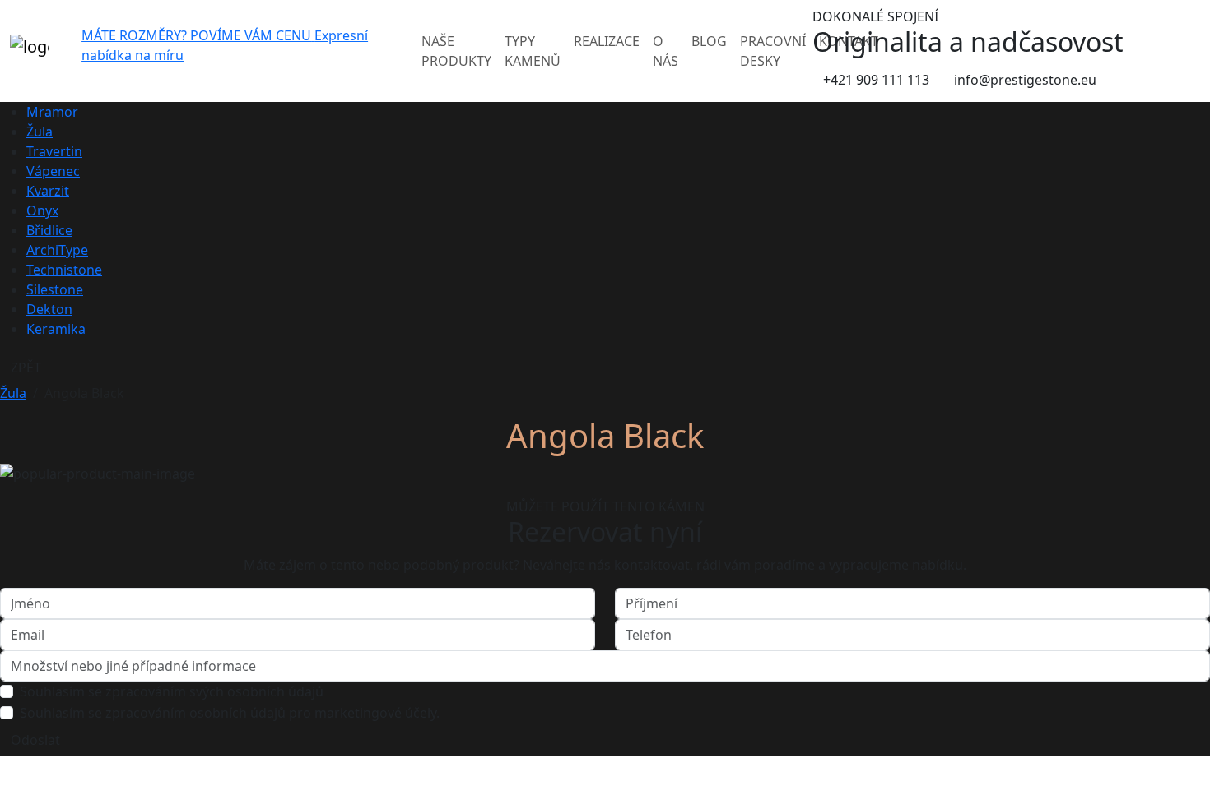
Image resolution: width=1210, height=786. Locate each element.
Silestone (54, 289)
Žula (39, 132)
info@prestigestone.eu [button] (1025, 80)
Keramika (56, 329)
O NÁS (665, 51)
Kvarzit (47, 191)
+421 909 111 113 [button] (876, 80)
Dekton (49, 309)
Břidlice (49, 230)
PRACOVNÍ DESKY (773, 51)
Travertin (54, 151)
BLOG (709, 41)
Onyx (42, 210)
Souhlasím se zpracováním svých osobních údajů (171, 691)
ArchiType (57, 250)
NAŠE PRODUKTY (456, 51)
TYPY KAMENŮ (533, 51)
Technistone (64, 270)
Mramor (52, 112)
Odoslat (35, 740)
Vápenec (53, 171)
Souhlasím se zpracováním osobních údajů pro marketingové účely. (230, 713)
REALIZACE (607, 41)
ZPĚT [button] (26, 367)
